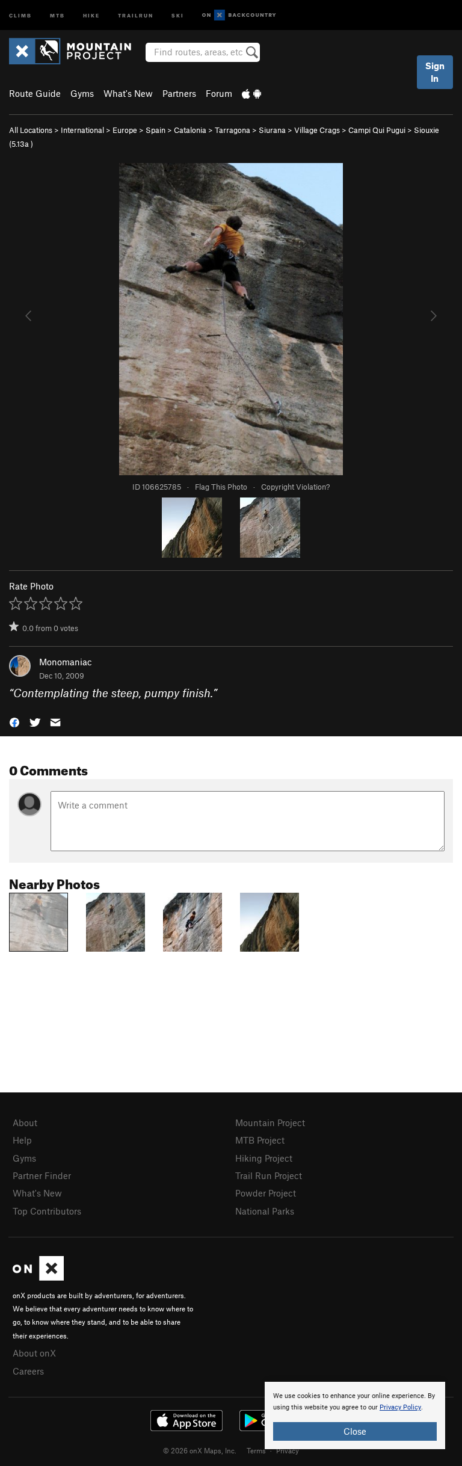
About (25, 1122)
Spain (155, 130)
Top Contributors (47, 1211)
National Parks (264, 1211)
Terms (256, 1450)
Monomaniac (65, 661)
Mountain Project (270, 1122)
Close (354, 1431)
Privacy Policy (400, 1407)
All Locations (30, 130)
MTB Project (260, 1140)
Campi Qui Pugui (376, 130)
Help (22, 1140)
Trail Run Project (268, 1175)
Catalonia (190, 130)
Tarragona (232, 130)
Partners (179, 93)
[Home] (76, 51)
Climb (20, 15)
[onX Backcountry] (239, 15)
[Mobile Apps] (251, 93)
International (82, 130)
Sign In (435, 72)
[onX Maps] (38, 1277)
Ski (177, 15)
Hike (91, 15)
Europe (124, 130)
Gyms (82, 93)
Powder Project (265, 1192)
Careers (28, 1371)
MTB (57, 15)
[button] (14, 721)
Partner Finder (42, 1175)
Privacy (287, 1450)
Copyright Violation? (295, 486)
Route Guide (35, 93)
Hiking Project (263, 1158)
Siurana (272, 130)
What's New (128, 93)
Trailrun (135, 15)
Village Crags (317, 130)
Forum (219, 93)
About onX (34, 1352)
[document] (355, 1415)
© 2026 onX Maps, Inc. (199, 1450)
